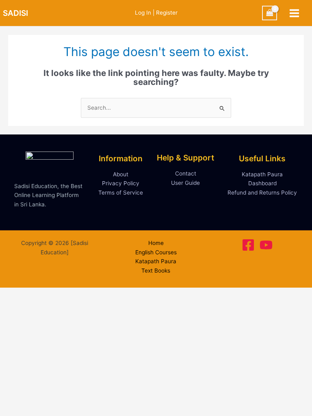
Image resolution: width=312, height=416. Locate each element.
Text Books (155, 270)
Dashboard (262, 183)
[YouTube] (266, 244)
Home (156, 243)
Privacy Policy (120, 183)
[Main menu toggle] (294, 13)
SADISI (15, 13)
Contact (185, 173)
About (120, 174)
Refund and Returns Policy (262, 192)
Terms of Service (120, 192)
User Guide (185, 183)
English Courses (156, 252)
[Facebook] (248, 244)
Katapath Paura (262, 174)
